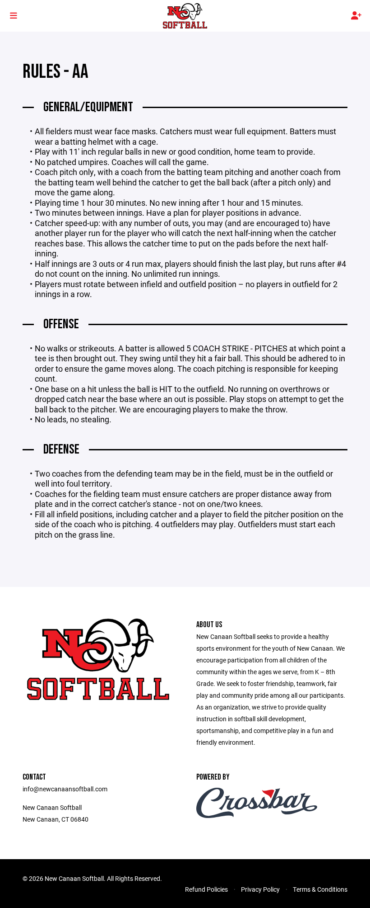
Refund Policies (206, 889)
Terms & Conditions (320, 889)
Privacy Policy (260, 889)
